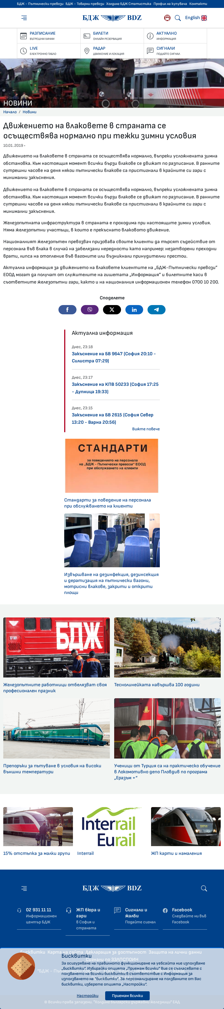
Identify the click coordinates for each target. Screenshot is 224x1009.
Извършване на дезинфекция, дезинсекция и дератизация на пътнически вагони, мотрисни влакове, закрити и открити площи (111, 583)
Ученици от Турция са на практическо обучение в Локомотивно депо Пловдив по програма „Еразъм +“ (167, 772)
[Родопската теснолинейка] (167, 18)
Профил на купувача (170, 4)
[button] (67, 309)
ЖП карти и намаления (176, 853)
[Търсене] (178, 18)
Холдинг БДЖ (117, 4)
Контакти (198, 4)
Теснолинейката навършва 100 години (157, 685)
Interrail (85, 853)
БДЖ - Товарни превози (85, 4)
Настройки (87, 995)
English (193, 17)
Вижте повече (146, 429)
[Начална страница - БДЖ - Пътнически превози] (112, 888)
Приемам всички (127, 995)
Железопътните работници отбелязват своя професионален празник (55, 688)
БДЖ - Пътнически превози (40, 4)
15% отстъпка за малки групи (36, 853)
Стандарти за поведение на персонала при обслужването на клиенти (107, 503)
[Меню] (24, 17)
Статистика (139, 4)
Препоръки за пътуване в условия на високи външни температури (52, 769)
